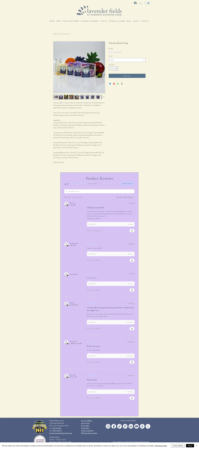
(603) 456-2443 (56, 428)
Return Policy (85, 428)
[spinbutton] (113, 68)
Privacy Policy (85, 426)
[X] (148, 426)
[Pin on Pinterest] (114, 83)
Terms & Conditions (87, 431)
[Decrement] (110, 68)
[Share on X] (122, 83)
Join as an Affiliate (86, 421)
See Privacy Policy (161, 446)
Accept (190, 446)
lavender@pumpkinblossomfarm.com (60, 433)
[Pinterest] (125, 426)
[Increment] (116, 68)
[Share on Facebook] (110, 83)
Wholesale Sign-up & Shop (89, 433)
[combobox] (127, 60)
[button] (147, 3)
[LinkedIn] (131, 426)
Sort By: (119, 197)
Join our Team (85, 423)
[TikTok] (119, 426)
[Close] (196, 445)
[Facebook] (113, 426)
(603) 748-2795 (57, 431)
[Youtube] (136, 426)
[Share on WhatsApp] (118, 83)
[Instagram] (108, 426)
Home (55, 34)
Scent (111, 56)
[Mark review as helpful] (132, 230)
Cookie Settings (178, 446)
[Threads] (142, 426)
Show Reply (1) (92, 224)
